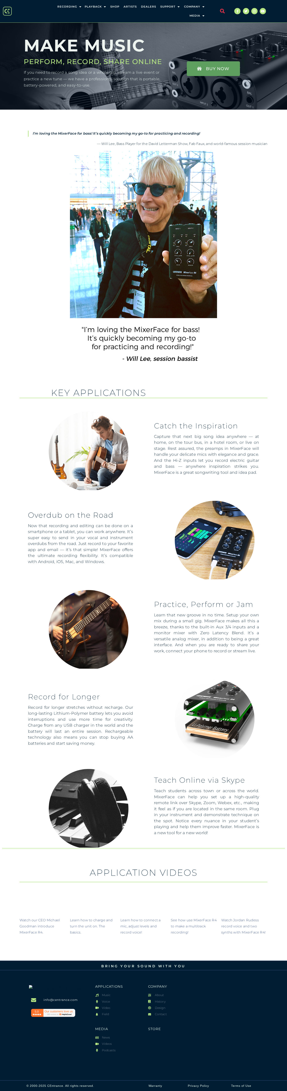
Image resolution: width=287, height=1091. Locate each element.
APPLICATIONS (109, 987)
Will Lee (108, 144)
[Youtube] (263, 11)
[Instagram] (254, 11)
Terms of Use (241, 1085)
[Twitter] (246, 11)
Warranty (155, 1085)
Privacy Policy (198, 1085)
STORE (154, 1029)
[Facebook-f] (237, 11)
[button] (222, 11)
